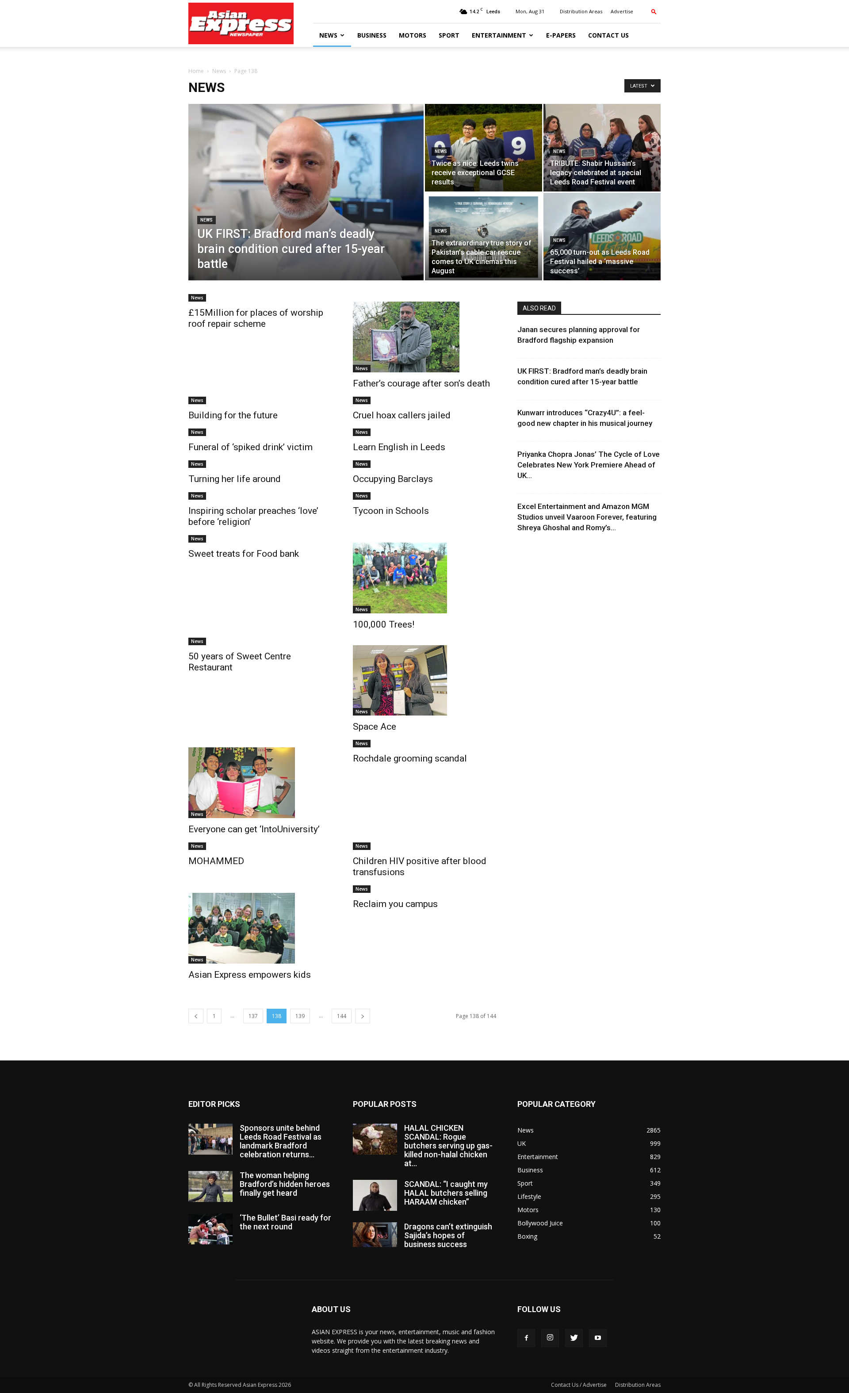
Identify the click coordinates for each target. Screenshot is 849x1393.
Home (196, 71)
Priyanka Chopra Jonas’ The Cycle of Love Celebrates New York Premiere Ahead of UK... (588, 465)
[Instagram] (550, 1338)
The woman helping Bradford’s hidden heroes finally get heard (285, 1184)
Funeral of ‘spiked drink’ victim (250, 447)
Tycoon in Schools (391, 510)
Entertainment (499, 35)
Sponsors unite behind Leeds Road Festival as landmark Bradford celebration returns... (280, 1141)
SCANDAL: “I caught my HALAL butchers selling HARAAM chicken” (446, 1192)
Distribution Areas (581, 11)
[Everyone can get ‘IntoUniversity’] (260, 782)
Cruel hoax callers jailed (402, 415)
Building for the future (233, 415)
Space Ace (374, 726)
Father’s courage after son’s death (421, 383)
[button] (654, 11)
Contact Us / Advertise (579, 1385)
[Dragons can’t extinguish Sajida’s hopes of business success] (375, 1234)
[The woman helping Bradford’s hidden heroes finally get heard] (210, 1186)
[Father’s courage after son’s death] (424, 337)
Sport (449, 35)
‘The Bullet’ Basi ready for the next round (285, 1222)
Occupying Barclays (393, 479)
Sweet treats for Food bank (243, 553)
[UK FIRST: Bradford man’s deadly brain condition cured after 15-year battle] (306, 206)
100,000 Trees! (383, 624)
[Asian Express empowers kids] (260, 928)
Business (371, 35)
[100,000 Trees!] (424, 578)
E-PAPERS (561, 35)
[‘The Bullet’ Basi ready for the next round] (210, 1228)
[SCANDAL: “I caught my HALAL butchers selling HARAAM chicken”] (375, 1195)
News (328, 35)
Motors (412, 35)
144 (341, 1016)
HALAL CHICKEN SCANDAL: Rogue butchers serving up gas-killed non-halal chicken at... (448, 1145)
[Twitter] (574, 1338)
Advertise (622, 11)
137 (253, 1016)
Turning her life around (234, 479)
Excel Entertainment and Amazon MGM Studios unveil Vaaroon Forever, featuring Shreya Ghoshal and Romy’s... (587, 517)
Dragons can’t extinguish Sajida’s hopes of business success (448, 1235)
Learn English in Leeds (399, 447)
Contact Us (608, 35)
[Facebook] (526, 1338)
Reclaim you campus (395, 904)
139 (300, 1016)
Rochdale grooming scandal (410, 758)
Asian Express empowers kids (249, 974)
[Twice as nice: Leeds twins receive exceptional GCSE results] (483, 147)
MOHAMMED (216, 861)
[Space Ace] (424, 680)
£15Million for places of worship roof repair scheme (255, 318)
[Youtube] (598, 1338)
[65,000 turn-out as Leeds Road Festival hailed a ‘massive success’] (602, 236)
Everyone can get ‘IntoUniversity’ (254, 829)
